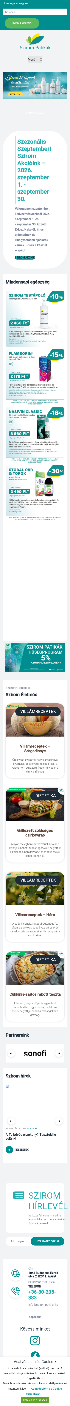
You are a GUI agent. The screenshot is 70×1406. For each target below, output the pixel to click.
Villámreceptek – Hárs (35, 914)
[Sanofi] (35, 1053)
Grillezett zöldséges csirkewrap (35, 832)
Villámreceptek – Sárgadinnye (35, 748)
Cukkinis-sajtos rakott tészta (35, 994)
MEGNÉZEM (15, 94)
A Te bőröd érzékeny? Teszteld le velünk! (31, 1137)
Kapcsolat (35, 1316)
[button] (22, 23)
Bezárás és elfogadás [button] (35, 1400)
